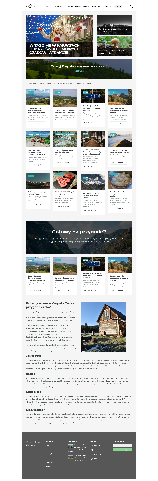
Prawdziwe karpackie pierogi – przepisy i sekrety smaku (119, 194)
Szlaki (48, 6)
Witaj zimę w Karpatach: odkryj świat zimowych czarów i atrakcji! (54, 49)
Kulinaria (96, 6)
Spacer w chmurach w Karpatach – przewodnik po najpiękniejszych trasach (92, 152)
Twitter (96, 450)
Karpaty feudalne (82, 6)
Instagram (97, 454)
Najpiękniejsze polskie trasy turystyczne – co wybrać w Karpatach (92, 108)
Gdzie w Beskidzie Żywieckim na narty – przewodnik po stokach (36, 110)
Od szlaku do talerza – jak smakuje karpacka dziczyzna (64, 194)
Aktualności (107, 6)
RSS (95, 458)
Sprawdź (79, 71)
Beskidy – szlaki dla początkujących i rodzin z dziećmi (119, 110)
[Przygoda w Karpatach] (30, 8)
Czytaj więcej (36, 123)
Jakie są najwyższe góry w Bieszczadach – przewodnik (80, 458)
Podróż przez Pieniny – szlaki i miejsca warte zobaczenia (91, 196)
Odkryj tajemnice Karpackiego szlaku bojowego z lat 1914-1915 (36, 152)
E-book (118, 6)
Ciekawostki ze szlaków (63, 6)
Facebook (97, 445)
